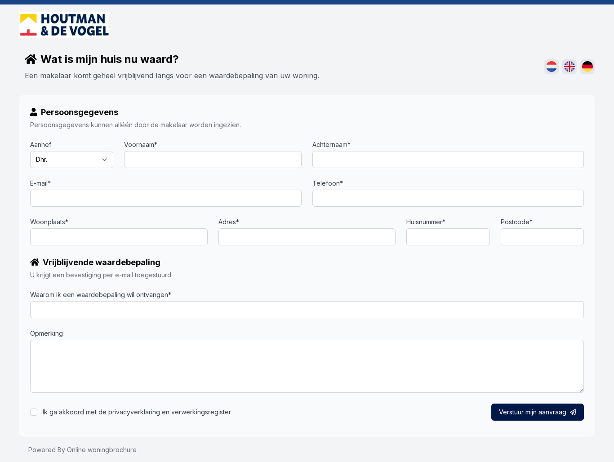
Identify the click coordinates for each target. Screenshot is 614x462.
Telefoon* (327, 183)
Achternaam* (331, 144)
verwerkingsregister (201, 412)
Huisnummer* (425, 222)
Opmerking (46, 333)
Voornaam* (140, 144)
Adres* (228, 222)
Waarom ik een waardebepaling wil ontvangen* (100, 294)
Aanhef (40, 144)
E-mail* (40, 183)
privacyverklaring (134, 412)
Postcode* (517, 222)
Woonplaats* (49, 222)
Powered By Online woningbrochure (82, 449)
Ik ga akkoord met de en (137, 412)
